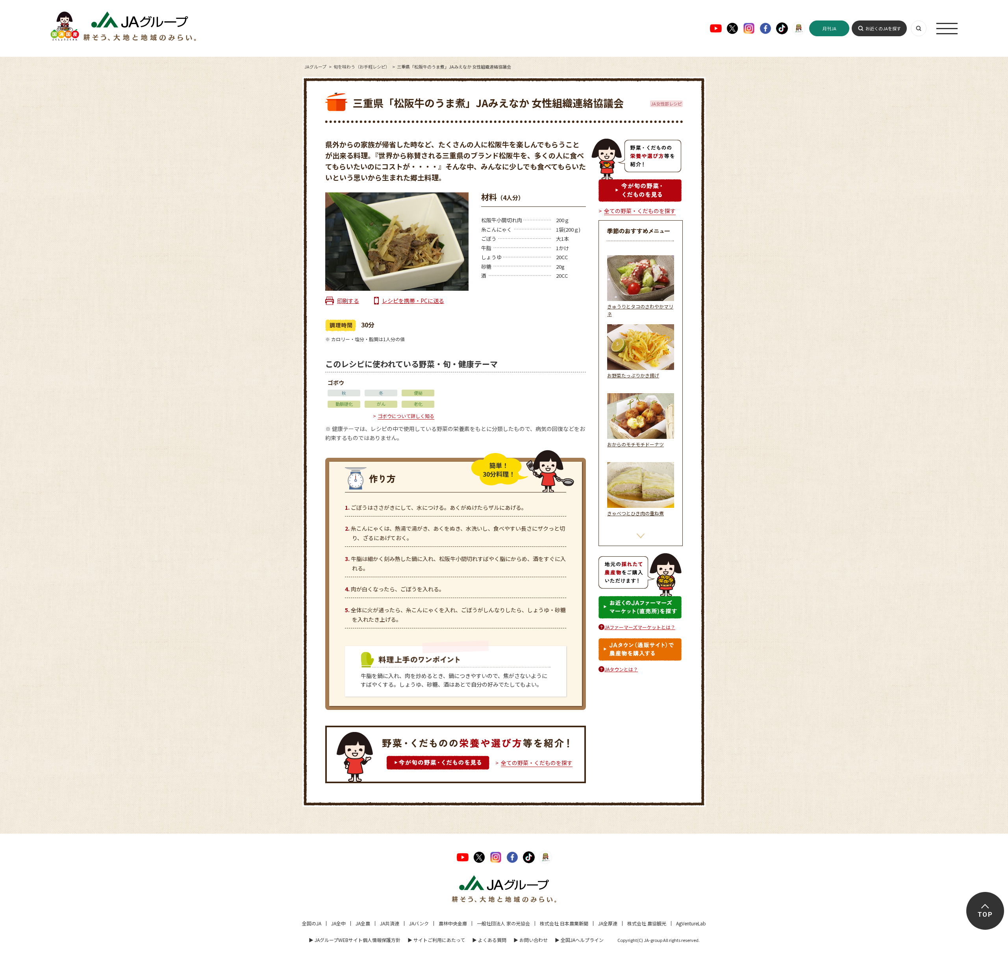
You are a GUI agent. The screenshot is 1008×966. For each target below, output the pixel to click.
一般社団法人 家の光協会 (503, 923)
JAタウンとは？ (621, 669)
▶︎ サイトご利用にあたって (436, 939)
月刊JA (829, 28)
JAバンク (419, 923)
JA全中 (338, 923)
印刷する (348, 301)
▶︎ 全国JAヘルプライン (579, 939)
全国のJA (311, 923)
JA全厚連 (607, 923)
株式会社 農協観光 (646, 923)
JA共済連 (389, 923)
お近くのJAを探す (883, 28)
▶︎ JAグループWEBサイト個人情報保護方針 (354, 939)
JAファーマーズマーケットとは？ (639, 627)
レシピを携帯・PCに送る (413, 301)
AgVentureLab (691, 923)
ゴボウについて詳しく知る (406, 415)
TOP (985, 914)
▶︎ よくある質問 (489, 939)
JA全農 (363, 923)
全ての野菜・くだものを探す (537, 763)
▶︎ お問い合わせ (530, 939)
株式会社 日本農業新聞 (564, 923)
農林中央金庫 (453, 923)
